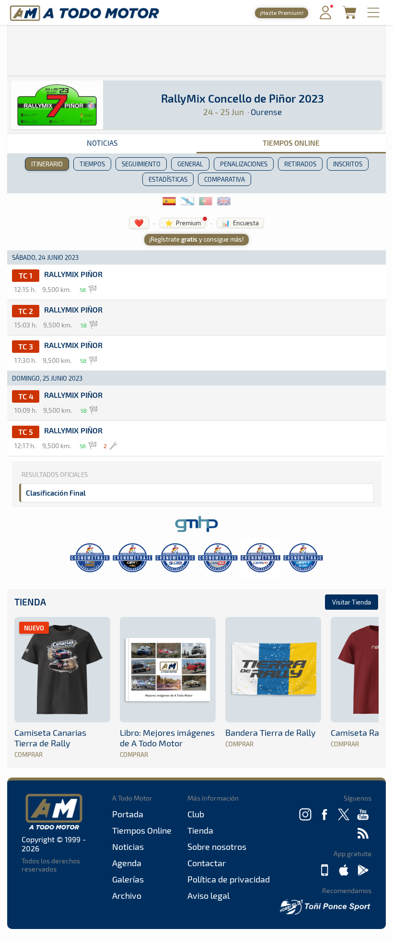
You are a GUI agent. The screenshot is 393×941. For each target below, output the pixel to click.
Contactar (206, 863)
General (190, 164)
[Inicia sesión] (325, 17)
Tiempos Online (291, 143)
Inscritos (347, 164)
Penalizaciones (243, 164)
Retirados (300, 164)
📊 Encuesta (240, 223)
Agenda (126, 863)
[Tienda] (349, 16)
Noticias (102, 143)
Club (195, 814)
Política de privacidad (228, 879)
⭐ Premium (183, 223)
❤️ (139, 222)
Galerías (128, 879)
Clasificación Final (56, 492)
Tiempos (92, 164)
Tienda (30, 601)
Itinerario (47, 164)
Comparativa (224, 179)
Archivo (126, 895)
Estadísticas (168, 179)
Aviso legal (208, 895)
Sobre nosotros (216, 846)
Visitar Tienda (351, 602)
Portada (127, 814)
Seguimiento (141, 164)
